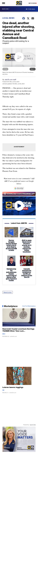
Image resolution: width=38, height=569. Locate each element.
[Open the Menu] (3, 3)
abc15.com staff (10, 80)
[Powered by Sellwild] (33, 425)
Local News (8, 18)
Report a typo (8, 292)
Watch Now (32, 3)
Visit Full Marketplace (29, 306)
